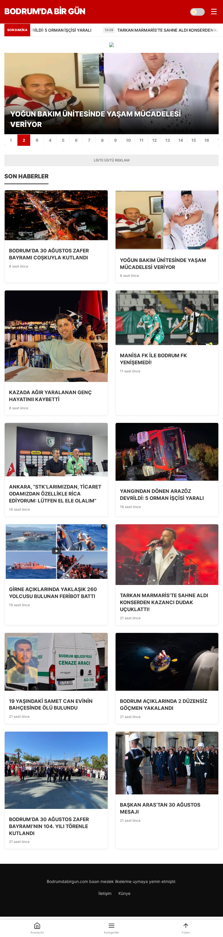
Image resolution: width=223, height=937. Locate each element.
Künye (124, 893)
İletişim (105, 893)
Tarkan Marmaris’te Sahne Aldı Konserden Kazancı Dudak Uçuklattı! (110, 30)
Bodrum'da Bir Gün (44, 11)
